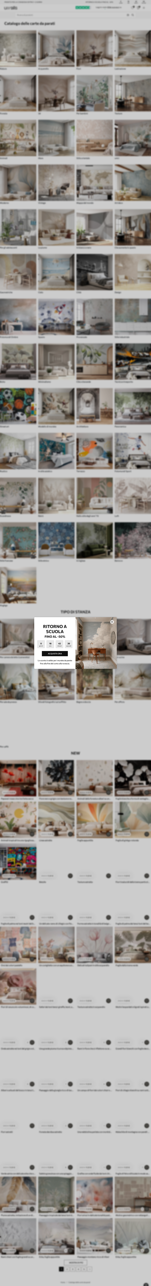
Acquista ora (55, 653)
